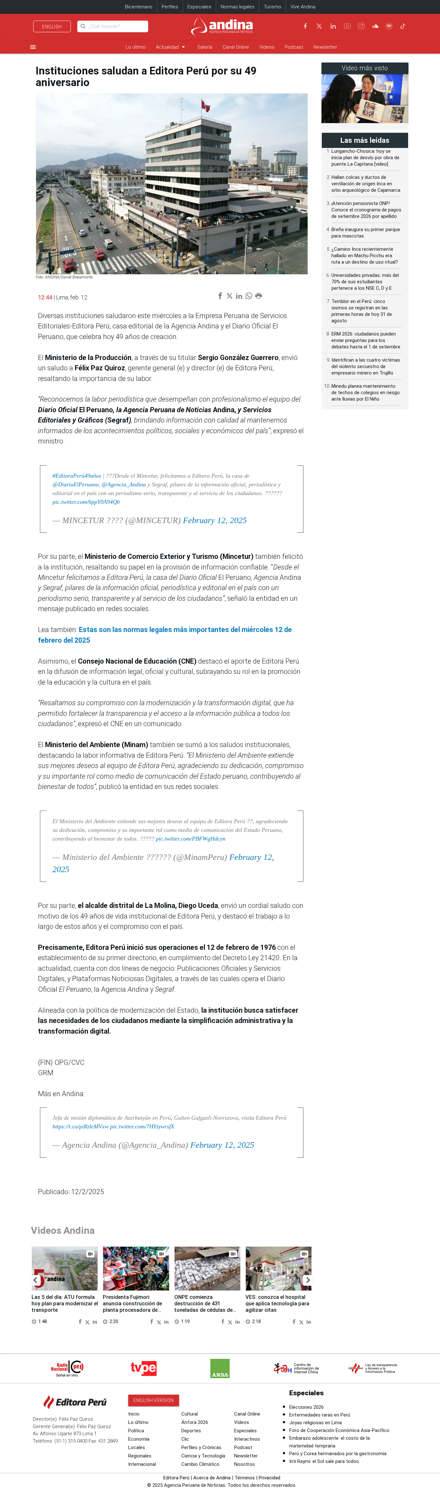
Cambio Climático (200, 1464)
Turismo (272, 7)
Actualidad (171, 47)
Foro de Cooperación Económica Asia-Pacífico (339, 1430)
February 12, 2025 (215, 520)
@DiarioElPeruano (76, 484)
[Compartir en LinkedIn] (95, 1321)
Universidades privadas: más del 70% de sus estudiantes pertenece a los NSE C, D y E (365, 281)
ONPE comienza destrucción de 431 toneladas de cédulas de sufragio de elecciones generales (203, 1310)
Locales (136, 1447)
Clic (185, 1439)
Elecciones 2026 (306, 1407)
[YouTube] (347, 26)
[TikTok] (403, 26)
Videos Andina (63, 1230)
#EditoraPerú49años (77, 475)
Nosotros (244, 1464)
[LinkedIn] (333, 26)
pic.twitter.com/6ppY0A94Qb (86, 502)
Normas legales (237, 7)
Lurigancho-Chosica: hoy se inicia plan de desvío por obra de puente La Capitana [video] (365, 157)
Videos (266, 47)
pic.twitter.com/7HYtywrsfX (142, 1126)
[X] (319, 26)
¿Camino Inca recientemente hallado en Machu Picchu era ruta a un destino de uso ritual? (364, 255)
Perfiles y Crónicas (201, 1447)
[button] (35, 1280)
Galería (204, 47)
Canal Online (236, 47)
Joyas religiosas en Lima (315, 1423)
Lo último (136, 47)
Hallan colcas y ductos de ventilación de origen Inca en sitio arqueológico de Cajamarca (365, 183)
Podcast (294, 47)
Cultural (189, 1414)
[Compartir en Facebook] (81, 1321)
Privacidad (269, 1478)
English (52, 26)
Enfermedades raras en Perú (319, 1415)
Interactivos (247, 1439)
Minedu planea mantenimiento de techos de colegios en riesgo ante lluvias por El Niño (365, 392)
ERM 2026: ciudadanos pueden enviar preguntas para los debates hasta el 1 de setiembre (365, 340)
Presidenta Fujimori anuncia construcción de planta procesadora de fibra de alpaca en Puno (132, 1306)
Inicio (133, 1414)
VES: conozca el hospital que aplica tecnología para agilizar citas (277, 1303)
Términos (244, 1478)
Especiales (199, 7)
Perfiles (170, 7)
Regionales (139, 1456)
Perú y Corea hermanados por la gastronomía (338, 1453)
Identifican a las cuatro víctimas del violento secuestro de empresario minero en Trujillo (365, 366)
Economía (138, 1439)
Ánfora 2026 (194, 1422)
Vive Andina (303, 7)
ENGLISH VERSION (153, 1400)
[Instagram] (361, 26)
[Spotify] (389, 26)
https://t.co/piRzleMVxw (81, 1126)
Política (136, 1431)
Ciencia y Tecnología (203, 1456)
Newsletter (325, 47)
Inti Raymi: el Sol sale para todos (324, 1461)
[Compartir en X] (88, 1321)
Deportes (191, 1431)
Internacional (142, 1464)
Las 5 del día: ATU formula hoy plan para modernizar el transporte (65, 1303)
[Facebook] (305, 26)
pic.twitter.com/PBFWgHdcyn (190, 838)
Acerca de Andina (212, 1478)
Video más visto (365, 68)
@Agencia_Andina (124, 484)
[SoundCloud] (375, 26)
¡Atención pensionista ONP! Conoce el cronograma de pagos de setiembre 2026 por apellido (366, 209)
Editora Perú (176, 1478)
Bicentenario (138, 7)
